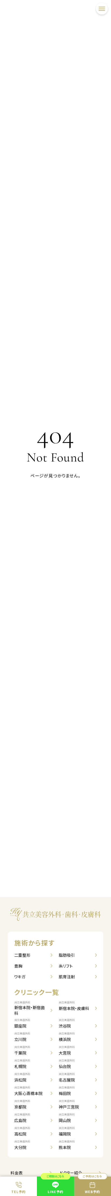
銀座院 (22, 1023)
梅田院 (67, 1091)
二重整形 (22, 955)
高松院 (22, 1131)
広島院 (22, 1118)
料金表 (17, 1172)
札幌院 (22, 1064)
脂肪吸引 (67, 955)
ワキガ (19, 976)
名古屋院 (67, 1077)
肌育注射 (67, 976)
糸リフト (66, 966)
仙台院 (67, 1064)
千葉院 (22, 1050)
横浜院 (67, 1037)
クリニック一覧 (36, 992)
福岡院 (67, 1131)
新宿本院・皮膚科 (74, 1005)
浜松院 (22, 1077)
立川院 (22, 1037)
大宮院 (67, 1050)
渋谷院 (67, 1023)
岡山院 (67, 1118)
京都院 (22, 1104)
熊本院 (67, 1145)
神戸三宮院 (69, 1104)
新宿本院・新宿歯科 (29, 1008)
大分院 (22, 1145)
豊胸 (18, 966)
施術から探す (34, 942)
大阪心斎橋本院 (28, 1091)
